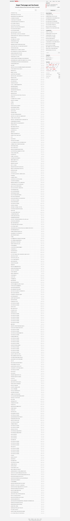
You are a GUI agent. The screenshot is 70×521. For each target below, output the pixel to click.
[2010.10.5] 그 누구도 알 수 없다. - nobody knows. (18, 485)
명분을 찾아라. (13, 264)
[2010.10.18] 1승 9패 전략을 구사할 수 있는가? (17, 476)
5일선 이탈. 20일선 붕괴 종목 (15, 282)
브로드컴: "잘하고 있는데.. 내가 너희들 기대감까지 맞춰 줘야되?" (19, 46)
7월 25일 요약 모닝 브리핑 (14, 79)
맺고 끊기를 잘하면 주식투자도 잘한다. (16, 289)
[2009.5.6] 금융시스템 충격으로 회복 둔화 (16, 504)
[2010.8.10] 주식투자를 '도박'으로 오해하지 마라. (17, 488)
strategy (47, 69)
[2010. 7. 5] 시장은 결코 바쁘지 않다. (16, 495)
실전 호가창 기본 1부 (13, 411)
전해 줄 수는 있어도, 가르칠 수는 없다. (16, 135)
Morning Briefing (48, 70)
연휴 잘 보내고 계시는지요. (14, 429)
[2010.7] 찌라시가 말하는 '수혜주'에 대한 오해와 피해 (18, 493)
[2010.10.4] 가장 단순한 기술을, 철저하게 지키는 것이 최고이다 (19, 486)
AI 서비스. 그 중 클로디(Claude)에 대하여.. (16, 84)
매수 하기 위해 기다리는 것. (14, 147)
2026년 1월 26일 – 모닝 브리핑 (51, 35)
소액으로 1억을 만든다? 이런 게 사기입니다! (16, 68)
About (47, 1)
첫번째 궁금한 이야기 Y (14, 401)
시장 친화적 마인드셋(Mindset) (15, 180)
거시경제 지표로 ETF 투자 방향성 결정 (52, 21)
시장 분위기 (12, 455)
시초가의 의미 (13, 378)
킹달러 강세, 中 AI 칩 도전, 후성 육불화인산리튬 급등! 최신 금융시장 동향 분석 (21, 67)
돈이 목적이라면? (13, 138)
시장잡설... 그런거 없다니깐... (15, 156)
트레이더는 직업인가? (14, 465)
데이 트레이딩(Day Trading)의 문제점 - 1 (16, 432)
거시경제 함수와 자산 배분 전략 (15, 18)
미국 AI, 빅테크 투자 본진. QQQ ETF (16, 28)
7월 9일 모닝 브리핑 (13, 37)
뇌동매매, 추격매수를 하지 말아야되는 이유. (16, 231)
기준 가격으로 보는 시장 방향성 (15, 203)
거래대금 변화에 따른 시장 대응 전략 (15, 121)
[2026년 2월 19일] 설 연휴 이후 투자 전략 (16, 53)
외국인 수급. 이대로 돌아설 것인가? (15, 390)
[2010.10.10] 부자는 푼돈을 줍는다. (15, 479)
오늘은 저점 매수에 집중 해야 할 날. (15, 287)
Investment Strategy (52, 67)
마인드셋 (47, 64)
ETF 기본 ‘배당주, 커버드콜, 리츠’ (51, 24)
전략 (57, 66)
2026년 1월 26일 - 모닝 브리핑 (15, 56)
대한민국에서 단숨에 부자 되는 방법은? (16, 376)
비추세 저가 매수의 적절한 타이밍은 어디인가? (17, 327)
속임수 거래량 (13, 399)
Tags (50, 1)
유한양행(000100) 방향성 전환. (15, 217)
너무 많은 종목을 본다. (14, 245)
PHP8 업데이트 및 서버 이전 (14, 128)
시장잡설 (12, 236)
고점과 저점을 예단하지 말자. (14, 189)
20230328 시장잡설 (14, 112)
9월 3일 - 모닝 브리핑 (14, 91)
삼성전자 (56, 67)
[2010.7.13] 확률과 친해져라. (15, 492)
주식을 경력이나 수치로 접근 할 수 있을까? (16, 294)
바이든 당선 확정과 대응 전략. (15, 201)
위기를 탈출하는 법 (13, 278)
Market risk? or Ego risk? (14, 163)
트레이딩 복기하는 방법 (14, 170)
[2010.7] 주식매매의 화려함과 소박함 (16, 490)
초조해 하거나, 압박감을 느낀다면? (15, 387)
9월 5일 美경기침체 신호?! (14, 88)
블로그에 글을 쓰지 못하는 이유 (15, 126)
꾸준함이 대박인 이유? (14, 464)
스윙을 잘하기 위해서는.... (14, 177)
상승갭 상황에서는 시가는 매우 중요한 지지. (16, 233)
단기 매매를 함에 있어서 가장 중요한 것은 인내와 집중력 (18, 238)
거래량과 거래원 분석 (13, 408)
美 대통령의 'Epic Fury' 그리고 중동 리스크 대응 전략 (18, 49)
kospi (53, 70)
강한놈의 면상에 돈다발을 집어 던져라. (16, 268)
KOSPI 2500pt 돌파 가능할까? (15, 107)
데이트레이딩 (53, 66)
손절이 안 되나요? (13, 306)
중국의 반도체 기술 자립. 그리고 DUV (16, 32)
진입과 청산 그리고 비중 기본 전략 (15, 397)
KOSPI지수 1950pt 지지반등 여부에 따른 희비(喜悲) (18, 511)
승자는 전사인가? (13, 371)
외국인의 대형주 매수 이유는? (15, 467)
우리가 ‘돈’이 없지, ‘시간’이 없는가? (51, 26)
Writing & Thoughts (48, 59)
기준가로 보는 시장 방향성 (14, 205)
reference (47, 66)
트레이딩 (56, 64)
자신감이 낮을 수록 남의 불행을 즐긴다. (16, 285)
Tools (56, 1)
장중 (47, 67)
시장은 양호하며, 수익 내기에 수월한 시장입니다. (53, 41)
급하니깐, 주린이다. (13, 110)
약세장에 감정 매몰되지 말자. (14, 336)
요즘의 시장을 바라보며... (14, 261)
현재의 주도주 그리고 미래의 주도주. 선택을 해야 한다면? (18, 116)
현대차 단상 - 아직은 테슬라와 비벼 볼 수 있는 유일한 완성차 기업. (19, 119)
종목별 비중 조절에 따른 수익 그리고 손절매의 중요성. (18, 182)
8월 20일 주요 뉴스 (13, 70)
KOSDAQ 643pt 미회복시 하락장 (15, 418)
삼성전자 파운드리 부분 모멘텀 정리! (15, 74)
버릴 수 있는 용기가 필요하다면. (15, 292)
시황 (53, 64)
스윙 (55, 66)
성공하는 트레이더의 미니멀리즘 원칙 (16, 383)
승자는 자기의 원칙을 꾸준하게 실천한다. (16, 194)
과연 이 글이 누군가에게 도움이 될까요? (16, 114)
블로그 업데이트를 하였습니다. (15, 222)
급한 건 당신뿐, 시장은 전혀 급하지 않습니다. (16, 362)
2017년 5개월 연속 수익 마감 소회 (15, 364)
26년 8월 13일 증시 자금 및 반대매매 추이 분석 (17, 16)
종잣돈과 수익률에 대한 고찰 (14, 273)
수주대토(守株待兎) (13, 481)
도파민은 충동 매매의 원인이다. (15, 63)
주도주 (51, 63)
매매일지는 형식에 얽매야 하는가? (15, 133)
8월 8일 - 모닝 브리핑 (14, 72)
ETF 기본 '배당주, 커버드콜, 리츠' (15, 23)
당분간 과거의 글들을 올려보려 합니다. (16, 266)
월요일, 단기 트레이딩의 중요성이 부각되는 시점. (17, 168)
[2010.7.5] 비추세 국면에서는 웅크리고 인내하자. (17, 497)
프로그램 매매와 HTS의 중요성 (15, 413)
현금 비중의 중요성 (13, 280)
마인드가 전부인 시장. (14, 252)
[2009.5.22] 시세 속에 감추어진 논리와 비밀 (17, 502)
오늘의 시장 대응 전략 (14, 434)
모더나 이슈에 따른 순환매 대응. (15, 191)
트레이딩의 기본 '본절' (14, 124)
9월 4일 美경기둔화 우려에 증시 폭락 (16, 89)
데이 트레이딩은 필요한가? (14, 296)
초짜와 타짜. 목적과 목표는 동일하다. (15, 345)
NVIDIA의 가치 (13, 96)
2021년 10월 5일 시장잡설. (14, 145)
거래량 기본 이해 (13, 404)
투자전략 (54, 69)
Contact (59, 1)
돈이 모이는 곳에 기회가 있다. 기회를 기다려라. (17, 187)
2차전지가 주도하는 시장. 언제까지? (15, 105)
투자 (58, 64)
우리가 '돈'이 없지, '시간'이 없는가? (15, 25)
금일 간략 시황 (13, 210)
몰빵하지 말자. (13, 131)
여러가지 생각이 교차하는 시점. (15, 257)
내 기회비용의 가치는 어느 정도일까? (15, 98)
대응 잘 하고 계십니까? (14, 457)
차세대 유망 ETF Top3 (50, 14)
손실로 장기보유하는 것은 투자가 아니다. (16, 366)
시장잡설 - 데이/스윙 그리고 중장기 (15, 117)
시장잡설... (12, 102)
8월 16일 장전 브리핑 (14, 93)
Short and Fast (13, 373)
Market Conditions (58, 63)
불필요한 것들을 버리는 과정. (14, 159)
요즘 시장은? (12, 65)
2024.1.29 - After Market (14, 100)
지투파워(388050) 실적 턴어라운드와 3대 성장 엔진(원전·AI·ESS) (19, 61)
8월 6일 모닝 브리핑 (13, 77)
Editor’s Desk (47, 56)
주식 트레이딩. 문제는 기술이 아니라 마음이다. (17, 224)
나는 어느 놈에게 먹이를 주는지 (15, 259)
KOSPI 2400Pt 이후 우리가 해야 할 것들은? (17, 359)
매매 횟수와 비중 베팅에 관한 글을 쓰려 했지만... (17, 149)
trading (49, 63)
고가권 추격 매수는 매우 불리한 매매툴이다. (16, 247)
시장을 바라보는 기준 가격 (14, 301)
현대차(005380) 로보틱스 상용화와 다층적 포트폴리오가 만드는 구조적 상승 (21, 60)
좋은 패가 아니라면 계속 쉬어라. (15, 420)
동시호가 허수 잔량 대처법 (14, 385)
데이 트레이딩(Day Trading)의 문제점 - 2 (16, 430)
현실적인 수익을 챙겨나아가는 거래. (15, 243)
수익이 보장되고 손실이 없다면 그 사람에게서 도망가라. (18, 173)
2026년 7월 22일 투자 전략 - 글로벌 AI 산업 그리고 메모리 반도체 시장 (20, 35)
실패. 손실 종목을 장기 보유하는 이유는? (16, 355)
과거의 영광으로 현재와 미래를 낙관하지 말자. (17, 357)
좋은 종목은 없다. (13, 458)
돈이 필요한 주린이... (13, 154)
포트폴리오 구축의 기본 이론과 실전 (15, 394)
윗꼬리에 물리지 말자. (14, 460)
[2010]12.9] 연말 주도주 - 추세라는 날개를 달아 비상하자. (18, 471)
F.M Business (13, 175)
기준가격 (51, 69)
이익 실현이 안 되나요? (14, 310)
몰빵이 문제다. (13, 324)
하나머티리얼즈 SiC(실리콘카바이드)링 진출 (16, 208)
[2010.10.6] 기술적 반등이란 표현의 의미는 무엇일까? (18, 483)
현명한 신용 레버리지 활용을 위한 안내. (16, 406)
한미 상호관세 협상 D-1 (14, 81)
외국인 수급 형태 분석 (14, 380)
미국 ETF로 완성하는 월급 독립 (15, 30)
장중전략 (50, 64)
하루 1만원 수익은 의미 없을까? (15, 140)
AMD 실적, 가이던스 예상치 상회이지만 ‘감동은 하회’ (53, 27)
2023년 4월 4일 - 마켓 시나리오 (15, 109)
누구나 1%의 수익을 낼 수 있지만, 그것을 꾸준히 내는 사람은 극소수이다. (20, 254)
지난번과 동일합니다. (13, 275)
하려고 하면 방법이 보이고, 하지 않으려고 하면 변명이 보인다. (19, 51)
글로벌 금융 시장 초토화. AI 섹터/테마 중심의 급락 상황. (18, 44)
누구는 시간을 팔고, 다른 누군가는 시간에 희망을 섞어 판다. (18, 142)
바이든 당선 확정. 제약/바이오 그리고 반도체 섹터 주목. (18, 198)
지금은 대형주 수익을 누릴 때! (15, 392)
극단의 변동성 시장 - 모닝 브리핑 (15, 39)
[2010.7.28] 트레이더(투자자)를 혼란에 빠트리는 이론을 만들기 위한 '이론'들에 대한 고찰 (22, 500)
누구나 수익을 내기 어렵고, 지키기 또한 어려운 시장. (17, 513)
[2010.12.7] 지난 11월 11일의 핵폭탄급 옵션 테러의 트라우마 (19, 472)
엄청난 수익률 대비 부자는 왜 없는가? (16, 469)
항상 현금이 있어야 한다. (14, 161)
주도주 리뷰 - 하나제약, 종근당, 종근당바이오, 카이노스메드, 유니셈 (19, 219)
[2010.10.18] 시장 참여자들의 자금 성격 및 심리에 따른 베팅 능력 (19, 478)
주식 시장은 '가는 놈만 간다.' (14, 509)
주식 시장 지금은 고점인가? (14, 226)
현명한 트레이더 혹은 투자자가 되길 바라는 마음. (17, 166)
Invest (54, 63)
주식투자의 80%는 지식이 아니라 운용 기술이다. (17, 184)
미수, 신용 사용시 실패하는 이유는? (15, 212)
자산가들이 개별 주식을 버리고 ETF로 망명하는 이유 (17, 21)
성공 (46, 63)
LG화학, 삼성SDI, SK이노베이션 (15, 215)
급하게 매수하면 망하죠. (14, 299)
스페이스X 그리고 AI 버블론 (14, 42)
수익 (50, 66)
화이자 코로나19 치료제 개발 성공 (15, 196)
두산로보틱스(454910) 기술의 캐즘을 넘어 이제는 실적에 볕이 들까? (20, 58)
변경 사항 (12, 103)
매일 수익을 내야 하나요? (14, 308)
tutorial (56, 70)
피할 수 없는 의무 (13, 446)
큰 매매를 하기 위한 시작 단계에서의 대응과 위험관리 (53, 46)
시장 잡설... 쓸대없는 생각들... (15, 152)
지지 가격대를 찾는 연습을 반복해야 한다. (16, 240)
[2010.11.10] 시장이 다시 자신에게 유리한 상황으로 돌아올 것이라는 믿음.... (20, 474)
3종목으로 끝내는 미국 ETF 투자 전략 (16, 14)
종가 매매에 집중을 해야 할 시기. (15, 229)
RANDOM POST (53, 10)
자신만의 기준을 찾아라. (14, 271)
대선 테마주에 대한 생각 (14, 250)
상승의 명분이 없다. (13, 439)
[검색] (36, 10)
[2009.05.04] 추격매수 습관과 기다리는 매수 (17, 507)
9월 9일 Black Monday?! (14, 86)
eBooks (54, 1)
